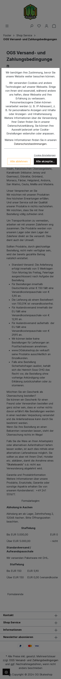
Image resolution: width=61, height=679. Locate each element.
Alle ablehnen (19, 161)
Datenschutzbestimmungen (30, 143)
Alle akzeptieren (46, 161)
